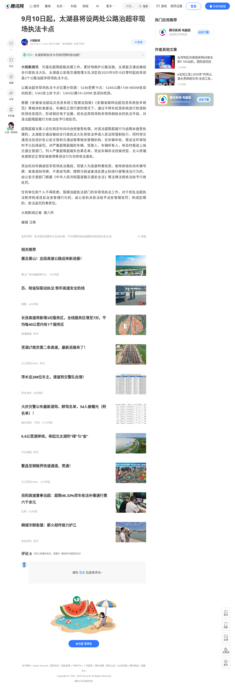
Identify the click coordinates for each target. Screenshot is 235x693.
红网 (23, 511)
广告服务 (88, 665)
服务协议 (54, 665)
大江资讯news (29, 363)
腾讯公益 (110, 665)
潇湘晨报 (26, 333)
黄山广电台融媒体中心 (34, 274)
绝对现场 (26, 422)
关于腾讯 (26, 665)
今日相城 (26, 452)
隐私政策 (66, 665)
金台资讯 (26, 541)
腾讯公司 (79, 681)
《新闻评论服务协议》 (71, 553)
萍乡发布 (26, 393)
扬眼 (23, 304)
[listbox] (83, 394)
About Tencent (40, 665)
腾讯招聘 (99, 665)
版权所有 (88, 681)
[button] (204, 32)
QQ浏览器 (122, 665)
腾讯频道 (134, 665)
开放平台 (77, 665)
